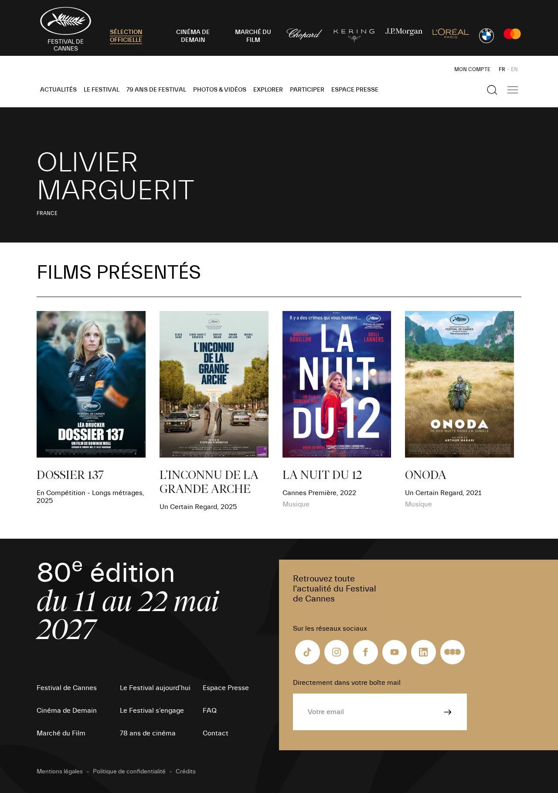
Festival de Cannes (67, 688)
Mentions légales (60, 771)
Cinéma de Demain (67, 710)
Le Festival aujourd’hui (155, 688)
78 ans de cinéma (148, 733)
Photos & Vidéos (219, 89)
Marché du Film (61, 733)
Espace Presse (354, 89)
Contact (215, 733)
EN (514, 69)
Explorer (268, 89)
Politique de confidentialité (129, 771)
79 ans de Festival (156, 89)
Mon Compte (472, 69)
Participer (307, 89)
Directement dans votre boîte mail (347, 683)
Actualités (58, 89)
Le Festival (101, 89)
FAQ (210, 710)
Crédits (186, 771)
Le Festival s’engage (152, 710)
